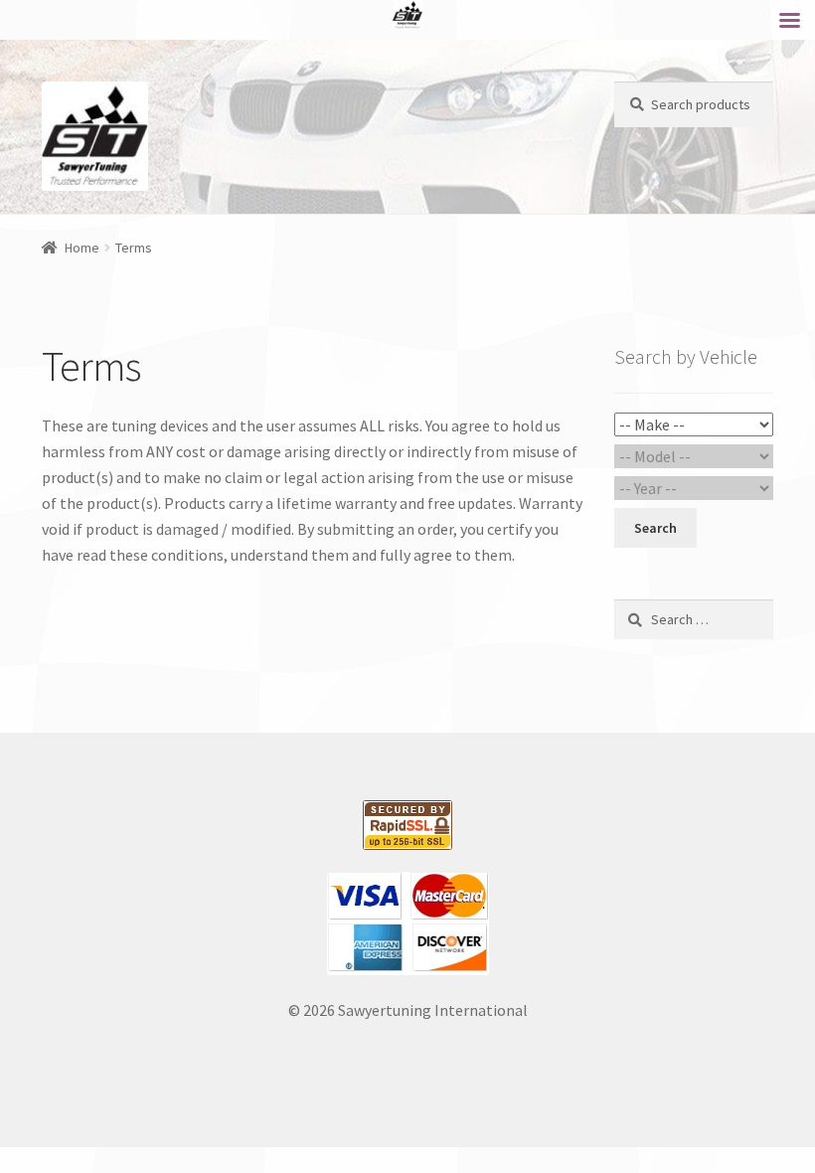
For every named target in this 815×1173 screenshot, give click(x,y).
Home (82, 247)
